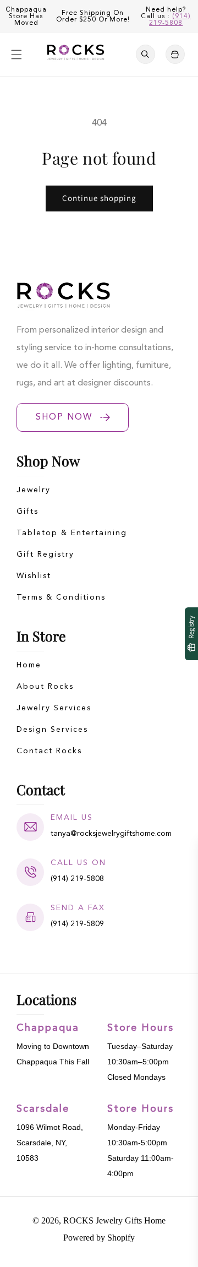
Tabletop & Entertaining (71, 533)
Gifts (27, 511)
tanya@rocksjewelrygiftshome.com (111, 834)
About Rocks (45, 686)
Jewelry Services (53, 708)
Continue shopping (99, 198)
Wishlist (33, 576)
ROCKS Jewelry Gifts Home (114, 1220)
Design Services (52, 729)
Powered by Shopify (99, 1237)
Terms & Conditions (61, 597)
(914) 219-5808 (170, 19)
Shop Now (64, 417)
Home (28, 665)
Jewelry (33, 490)
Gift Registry (45, 554)
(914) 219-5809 (77, 924)
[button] (16, 54)
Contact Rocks (49, 751)
